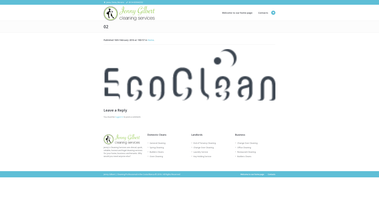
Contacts (271, 174)
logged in (119, 117)
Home (151, 40)
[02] (189, 75)
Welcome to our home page (252, 174)
